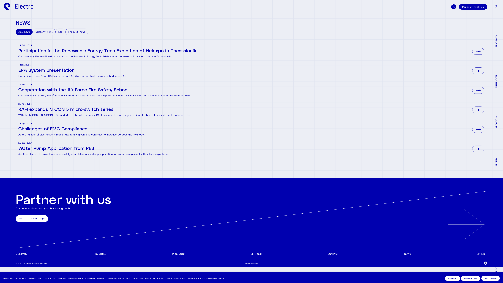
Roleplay (255, 263)
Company (21, 253)
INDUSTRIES (99, 253)
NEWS (407, 253)
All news (24, 31)
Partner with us (473, 7)
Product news (76, 31)
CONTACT (332, 253)
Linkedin (482, 253)
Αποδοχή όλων (491, 278)
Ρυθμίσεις (452, 278)
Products (178, 253)
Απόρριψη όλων (470, 278)
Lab (60, 31)
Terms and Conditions (39, 263)
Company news (44, 31)
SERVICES (256, 253)
